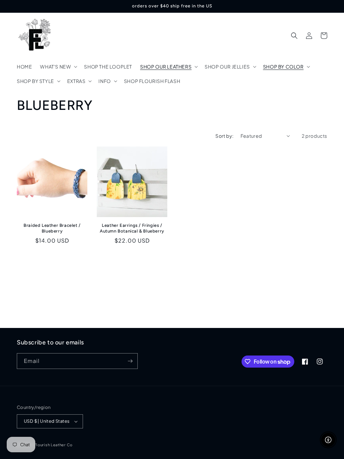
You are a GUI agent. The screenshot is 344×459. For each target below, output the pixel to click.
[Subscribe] (130, 361)
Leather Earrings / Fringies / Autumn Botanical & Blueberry (132, 228)
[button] (58, 66)
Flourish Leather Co (53, 445)
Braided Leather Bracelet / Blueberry (52, 228)
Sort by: (224, 136)
